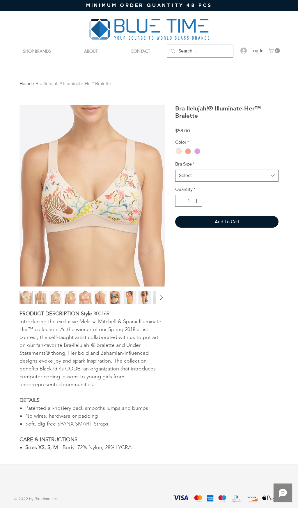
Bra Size (184, 163)
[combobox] (227, 175)
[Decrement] (180, 200)
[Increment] (197, 200)
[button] (274, 50)
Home (25, 83)
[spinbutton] (188, 200)
